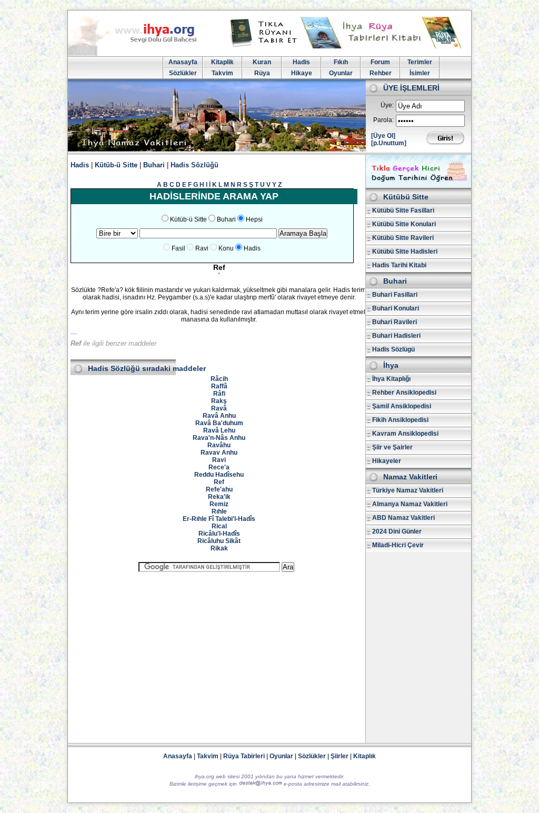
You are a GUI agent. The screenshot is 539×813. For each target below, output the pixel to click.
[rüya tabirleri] (348, 46)
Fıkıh (341, 62)
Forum (380, 62)
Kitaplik (222, 62)
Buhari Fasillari (394, 294)
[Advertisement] (216, 653)
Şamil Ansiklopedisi (401, 406)
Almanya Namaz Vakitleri (409, 504)
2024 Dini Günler (397, 531)
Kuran (262, 62)
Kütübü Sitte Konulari (404, 224)
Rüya (262, 73)
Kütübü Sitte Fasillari (403, 210)
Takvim (222, 73)
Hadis (301, 62)
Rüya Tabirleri (244, 756)
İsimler (420, 73)
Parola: (383, 120)
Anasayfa (182, 62)
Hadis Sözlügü (393, 349)
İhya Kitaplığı (391, 379)
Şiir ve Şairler (392, 447)
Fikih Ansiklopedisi (400, 420)
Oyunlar (341, 73)
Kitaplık (364, 756)
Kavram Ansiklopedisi (405, 433)
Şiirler (339, 756)
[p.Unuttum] (388, 143)
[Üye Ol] (383, 135)
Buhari (154, 165)
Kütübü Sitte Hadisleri (404, 251)
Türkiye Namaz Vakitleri (407, 490)
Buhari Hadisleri (396, 335)
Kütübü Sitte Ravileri (403, 238)
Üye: (387, 105)
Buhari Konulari (395, 308)
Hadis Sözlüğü (194, 165)
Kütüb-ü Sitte (116, 165)
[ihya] (142, 53)
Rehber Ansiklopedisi (404, 392)
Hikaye (301, 73)
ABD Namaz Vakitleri (403, 517)
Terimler (419, 62)
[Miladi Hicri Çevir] (418, 184)
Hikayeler (386, 461)
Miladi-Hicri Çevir (398, 545)
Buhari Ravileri (394, 322)
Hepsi (254, 219)
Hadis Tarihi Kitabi (399, 265)
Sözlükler (183, 73)
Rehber (381, 73)
